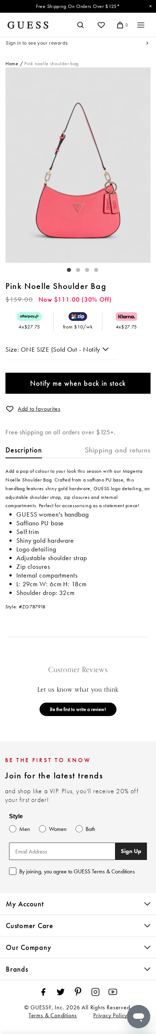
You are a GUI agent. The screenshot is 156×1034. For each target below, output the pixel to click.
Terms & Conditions (53, 1015)
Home (12, 63)
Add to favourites (39, 409)
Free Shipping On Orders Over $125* (78, 6)
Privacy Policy (110, 1015)
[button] (9, 409)
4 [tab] (92, 268)
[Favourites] (101, 25)
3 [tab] (83, 268)
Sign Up (131, 851)
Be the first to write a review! (78, 709)
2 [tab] (74, 268)
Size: (13, 349)
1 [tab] (65, 268)
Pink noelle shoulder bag (51, 63)
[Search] (81, 25)
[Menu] (141, 25)
